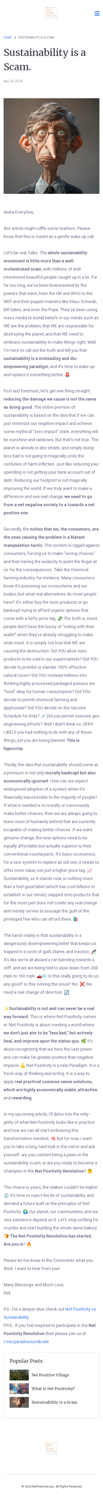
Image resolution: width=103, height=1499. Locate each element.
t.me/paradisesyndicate (26, 1341)
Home (8, 37)
